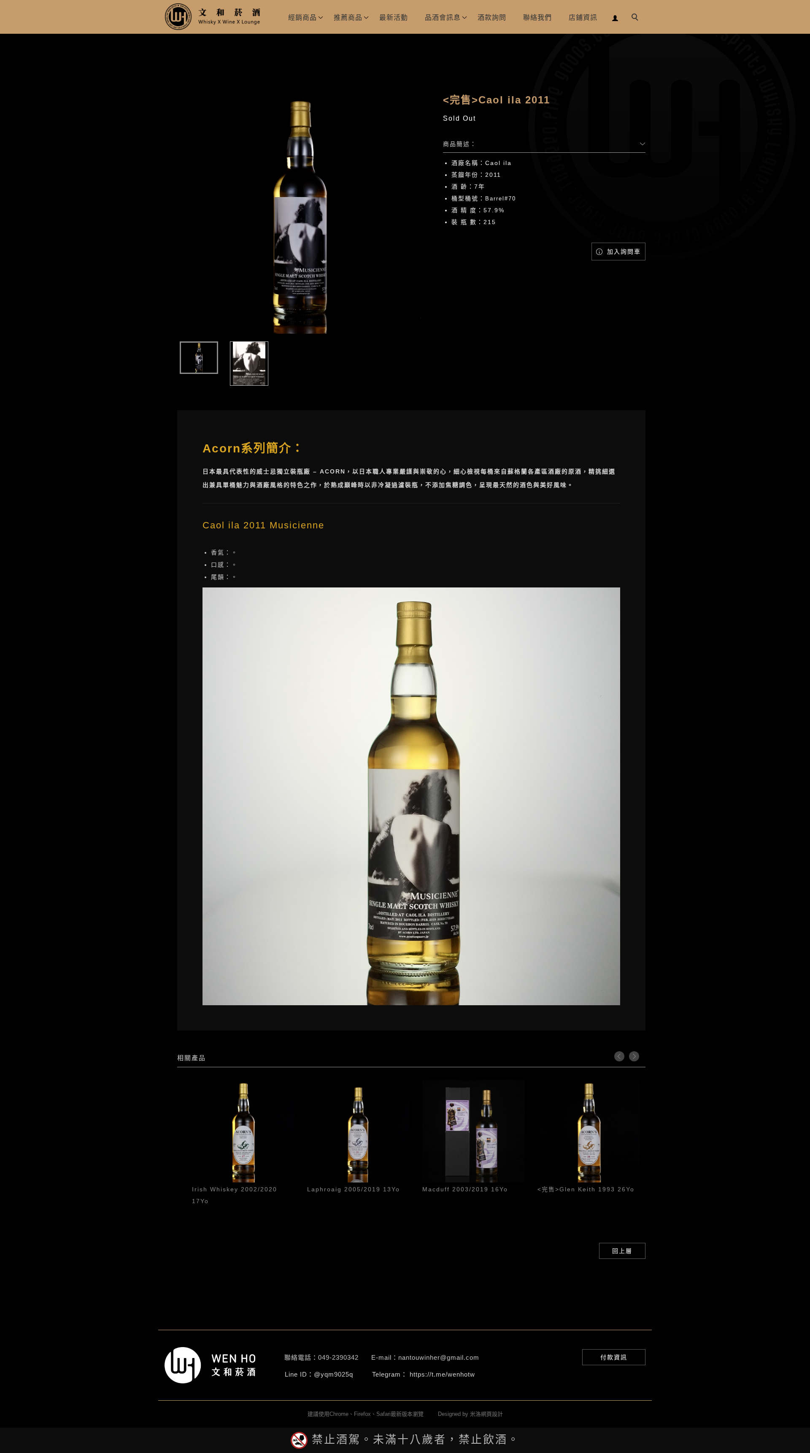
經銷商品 (302, 17)
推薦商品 (348, 17)
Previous (619, 1056)
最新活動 (393, 17)
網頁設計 (492, 1414)
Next (634, 1056)
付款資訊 (613, 1357)
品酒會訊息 (443, 17)
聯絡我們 (537, 17)
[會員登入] (615, 17)
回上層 (622, 1250)
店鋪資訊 (583, 17)
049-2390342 (338, 1357)
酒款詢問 (492, 17)
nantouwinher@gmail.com (438, 1357)
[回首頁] (213, 16)
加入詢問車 (623, 251)
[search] (636, 18)
